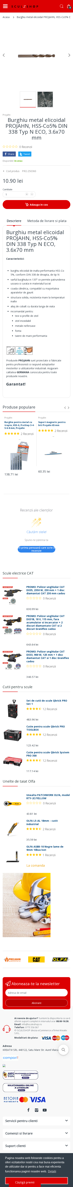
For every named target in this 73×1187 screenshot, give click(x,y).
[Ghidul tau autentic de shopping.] (10, 1057)
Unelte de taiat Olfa (19, 781)
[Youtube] (45, 1110)
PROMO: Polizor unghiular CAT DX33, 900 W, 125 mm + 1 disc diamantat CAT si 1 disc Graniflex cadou (47, 656)
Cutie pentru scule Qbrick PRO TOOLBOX (45, 728)
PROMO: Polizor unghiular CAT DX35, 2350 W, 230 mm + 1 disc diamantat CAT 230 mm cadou (45, 590)
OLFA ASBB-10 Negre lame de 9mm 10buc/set (44, 848)
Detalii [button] (52, 1171)
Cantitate (7, 189)
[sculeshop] (25, 6)
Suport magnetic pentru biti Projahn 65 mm (52, 424)
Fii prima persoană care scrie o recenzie (36, 549)
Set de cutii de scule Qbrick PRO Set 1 (46, 702)
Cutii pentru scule (17, 686)
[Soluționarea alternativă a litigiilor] (20, 1075)
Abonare (36, 1003)
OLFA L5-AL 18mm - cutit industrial (42, 822)
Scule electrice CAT (18, 573)
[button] (63, 1050)
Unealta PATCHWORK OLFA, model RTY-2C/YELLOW (48, 796)
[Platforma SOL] (20, 1087)
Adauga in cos (39, 204)
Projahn (6, 114)
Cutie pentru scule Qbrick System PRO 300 (47, 754)
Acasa (6, 17)
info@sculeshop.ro (32, 1024)
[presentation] (65, 407)
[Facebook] (28, 1110)
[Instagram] (36, 1110)
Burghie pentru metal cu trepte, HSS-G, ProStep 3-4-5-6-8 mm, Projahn (19, 425)
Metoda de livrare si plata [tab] (46, 221)
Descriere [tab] (14, 221)
